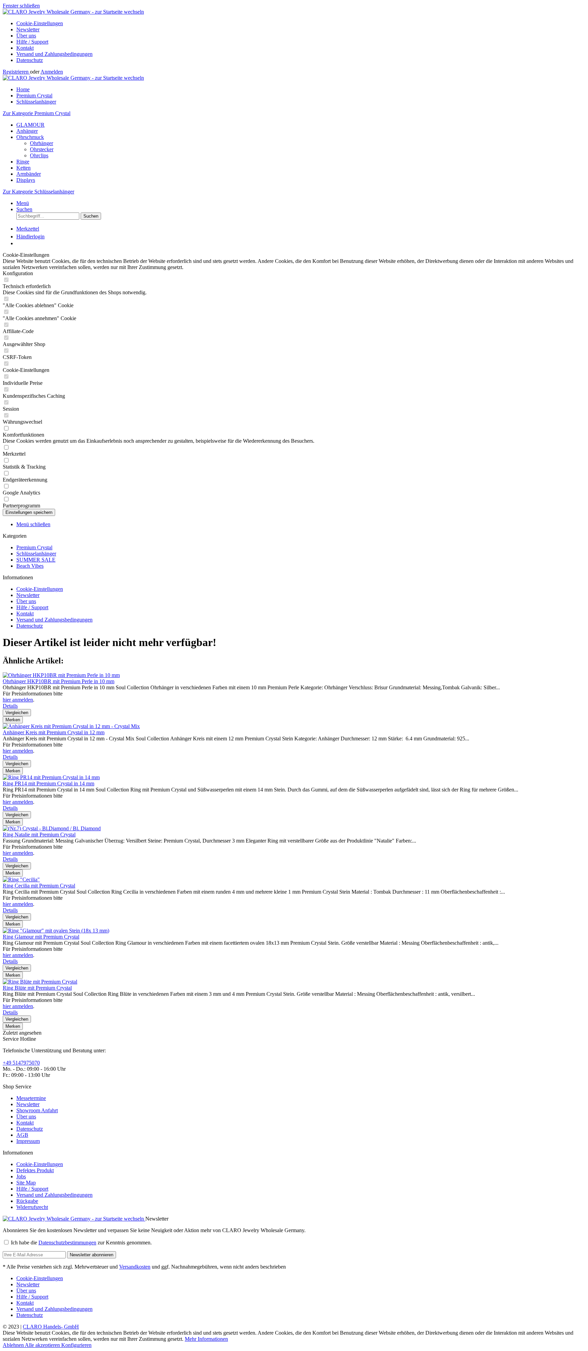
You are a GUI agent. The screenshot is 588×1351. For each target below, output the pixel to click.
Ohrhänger (41, 143)
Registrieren (16, 72)
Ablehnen (14, 1345)
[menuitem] (300, 23)
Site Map (26, 1182)
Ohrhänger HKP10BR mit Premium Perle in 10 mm (58, 681)
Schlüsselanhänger (36, 553)
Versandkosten (134, 1267)
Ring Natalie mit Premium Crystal (39, 834)
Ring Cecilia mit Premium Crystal (39, 886)
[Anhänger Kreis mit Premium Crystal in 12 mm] (71, 726)
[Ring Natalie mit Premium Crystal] (52, 828)
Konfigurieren (76, 1345)
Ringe (22, 161)
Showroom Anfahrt (37, 1110)
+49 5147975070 (21, 1063)
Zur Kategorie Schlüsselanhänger (38, 191)
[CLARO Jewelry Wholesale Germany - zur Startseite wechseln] (73, 12)
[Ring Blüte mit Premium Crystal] (40, 982)
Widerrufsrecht (32, 1207)
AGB (22, 1135)
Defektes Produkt (35, 1170)
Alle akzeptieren (43, 1345)
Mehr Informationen (206, 1339)
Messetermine (31, 1098)
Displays (25, 180)
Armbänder (28, 174)
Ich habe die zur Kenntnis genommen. (81, 1242)
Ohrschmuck (30, 137)
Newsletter (27, 29)
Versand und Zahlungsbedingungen (54, 54)
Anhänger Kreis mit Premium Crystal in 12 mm (53, 732)
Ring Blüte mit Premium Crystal (37, 988)
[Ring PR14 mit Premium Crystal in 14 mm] (51, 777)
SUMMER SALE (35, 560)
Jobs (21, 1176)
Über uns (26, 35)
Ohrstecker (41, 149)
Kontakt (25, 48)
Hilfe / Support (32, 42)
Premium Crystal (34, 547)
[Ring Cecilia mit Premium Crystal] (21, 879)
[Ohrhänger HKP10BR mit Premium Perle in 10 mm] (61, 675)
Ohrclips (39, 155)
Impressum (28, 1141)
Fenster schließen (21, 6)
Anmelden (51, 72)
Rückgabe (27, 1201)
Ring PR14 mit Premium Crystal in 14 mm (48, 783)
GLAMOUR (30, 125)
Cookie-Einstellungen (39, 23)
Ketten (23, 168)
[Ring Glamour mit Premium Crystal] (56, 930)
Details (10, 706)
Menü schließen (33, 524)
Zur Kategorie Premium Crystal (36, 113)
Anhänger (27, 131)
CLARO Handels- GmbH (51, 1327)
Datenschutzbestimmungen (67, 1242)
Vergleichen (16, 712)
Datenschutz (29, 60)
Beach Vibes (30, 566)
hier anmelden (18, 700)
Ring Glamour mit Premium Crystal (41, 937)
